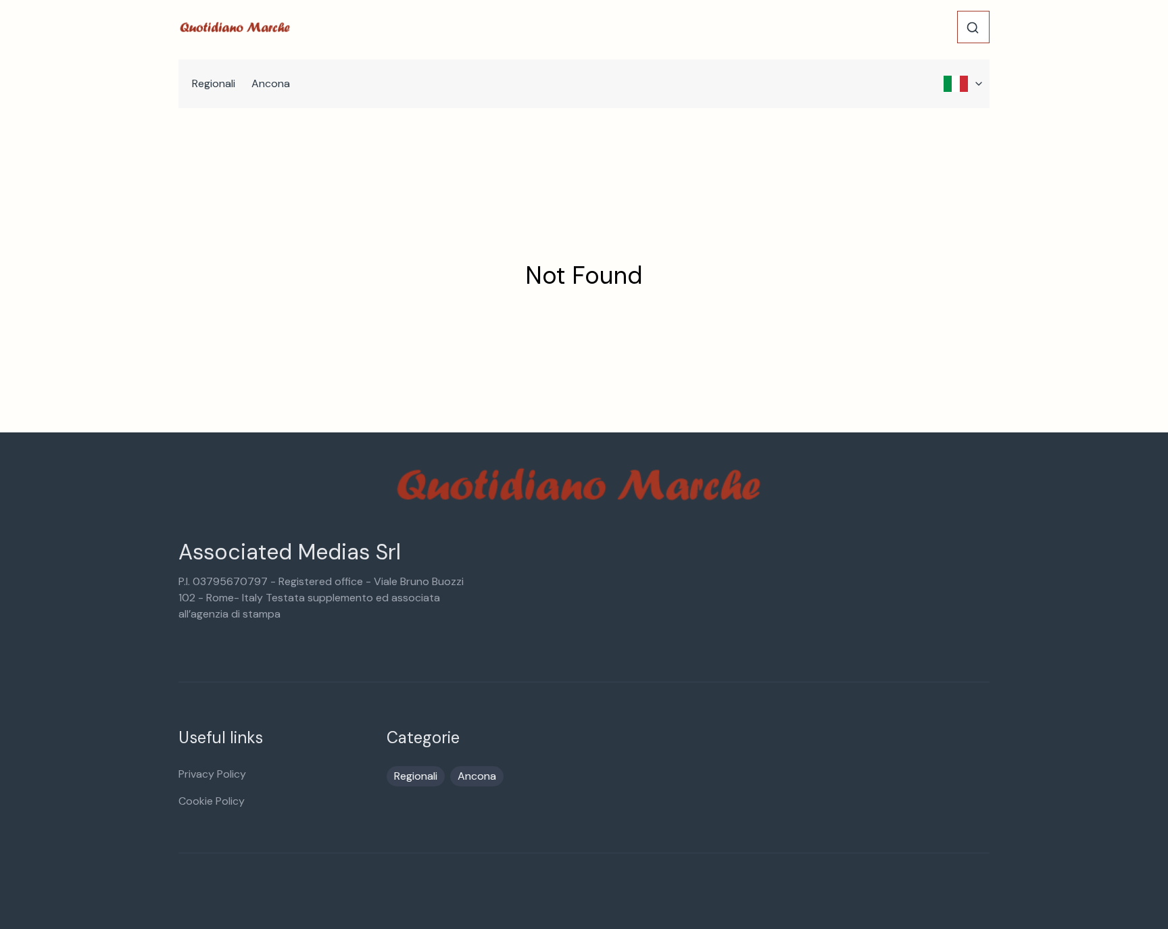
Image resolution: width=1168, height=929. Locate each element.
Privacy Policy (212, 774)
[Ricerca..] (972, 27)
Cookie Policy (211, 801)
